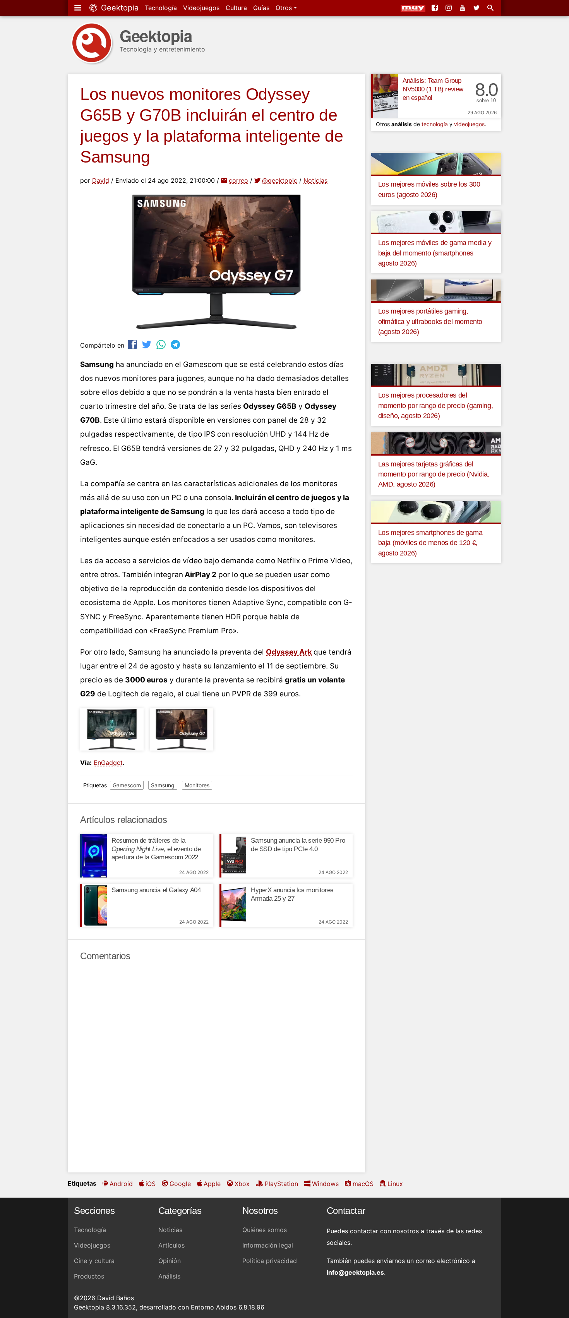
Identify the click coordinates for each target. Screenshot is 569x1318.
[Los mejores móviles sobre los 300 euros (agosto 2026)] (436, 163)
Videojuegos (201, 8)
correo (238, 180)
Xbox (242, 1184)
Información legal (267, 1245)
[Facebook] (435, 8)
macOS (363, 1184)
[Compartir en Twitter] (147, 344)
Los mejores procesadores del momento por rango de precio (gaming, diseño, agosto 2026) (435, 405)
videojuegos (469, 124)
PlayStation (281, 1184)
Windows (325, 1184)
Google (180, 1184)
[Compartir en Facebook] (133, 344)
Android (121, 1184)
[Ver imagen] (112, 729)
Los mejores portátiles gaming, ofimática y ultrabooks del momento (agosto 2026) (430, 321)
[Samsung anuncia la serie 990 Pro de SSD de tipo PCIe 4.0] (232, 856)
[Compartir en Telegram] (176, 344)
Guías (261, 8)
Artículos (171, 1245)
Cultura (236, 8)
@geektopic (279, 180)
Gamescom (127, 785)
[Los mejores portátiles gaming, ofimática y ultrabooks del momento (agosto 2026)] (436, 290)
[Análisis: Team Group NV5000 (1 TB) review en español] (384, 96)
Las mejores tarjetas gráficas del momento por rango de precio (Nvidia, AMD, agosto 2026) (434, 474)
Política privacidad (269, 1261)
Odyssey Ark (289, 652)
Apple (212, 1184)
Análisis (169, 1276)
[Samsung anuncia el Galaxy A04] (93, 905)
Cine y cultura (94, 1261)
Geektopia (119, 7)
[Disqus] (216, 1067)
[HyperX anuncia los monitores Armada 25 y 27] (232, 905)
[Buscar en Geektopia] (491, 8)
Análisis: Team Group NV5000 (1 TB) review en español (433, 89)
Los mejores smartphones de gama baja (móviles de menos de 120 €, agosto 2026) (430, 543)
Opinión (169, 1261)
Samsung (163, 785)
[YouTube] (463, 8)
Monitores (197, 785)
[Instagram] (449, 8)
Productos (89, 1276)
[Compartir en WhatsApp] (161, 344)
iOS (151, 1184)
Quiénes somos (264, 1230)
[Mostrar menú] (78, 7)
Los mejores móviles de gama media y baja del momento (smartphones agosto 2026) (435, 253)
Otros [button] (285, 8)
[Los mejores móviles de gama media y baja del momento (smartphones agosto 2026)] (436, 221)
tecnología (435, 124)
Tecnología (161, 8)
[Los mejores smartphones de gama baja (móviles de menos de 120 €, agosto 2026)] (436, 511)
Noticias (315, 180)
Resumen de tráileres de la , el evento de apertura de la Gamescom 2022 (156, 849)
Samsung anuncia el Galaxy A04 (156, 890)
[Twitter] (477, 8)
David (100, 180)
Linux (395, 1184)
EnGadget (108, 762)
